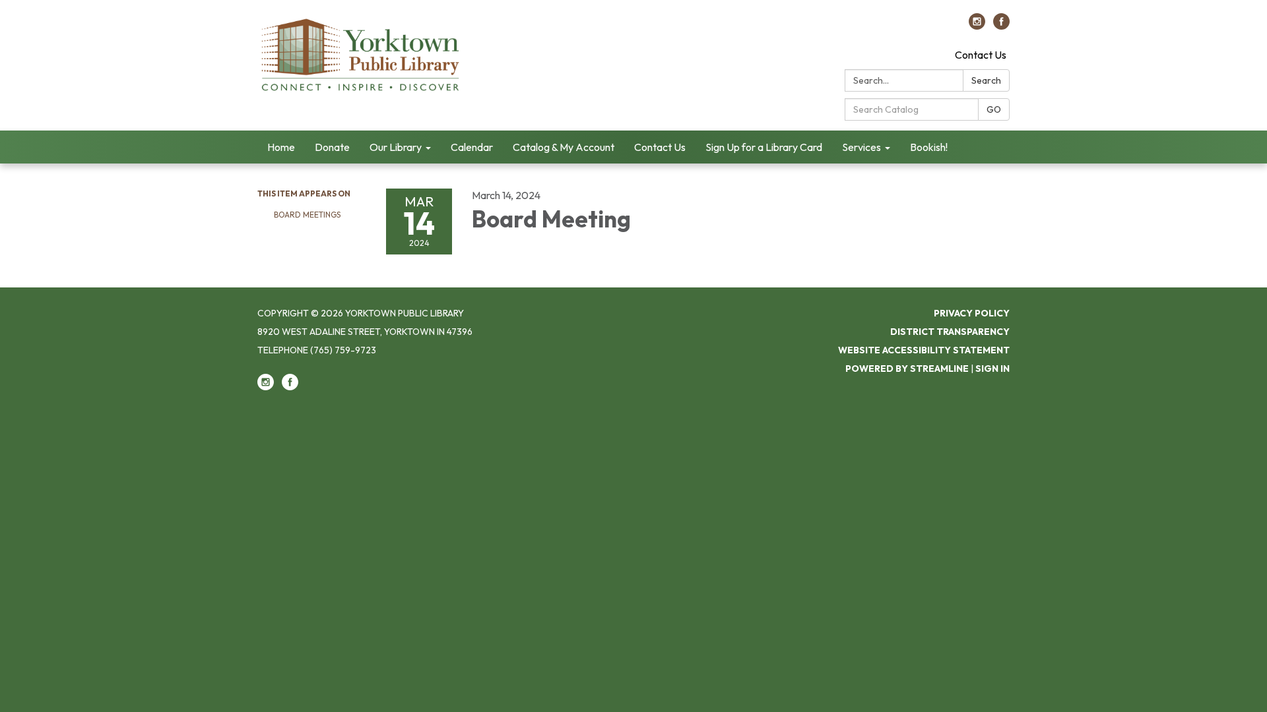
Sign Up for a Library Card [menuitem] (763, 147)
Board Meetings (307, 215)
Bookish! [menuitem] (929, 147)
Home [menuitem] (281, 147)
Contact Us (980, 54)
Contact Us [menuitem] (660, 147)
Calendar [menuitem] (472, 147)
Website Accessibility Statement (924, 350)
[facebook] (1001, 25)
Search (986, 80)
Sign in (992, 368)
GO (994, 109)
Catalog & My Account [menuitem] (563, 147)
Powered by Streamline (907, 368)
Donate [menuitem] (332, 147)
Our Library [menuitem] (396, 147)
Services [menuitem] (861, 147)
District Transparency (950, 332)
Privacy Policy (972, 313)
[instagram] (977, 25)
